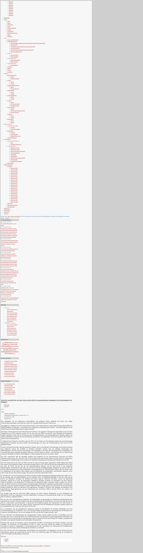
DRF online (9, 203)
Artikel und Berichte (11, 28)
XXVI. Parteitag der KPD (9, 394)
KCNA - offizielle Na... (11, 328)
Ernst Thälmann (11, 344)
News (12, 142)
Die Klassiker (10, 131)
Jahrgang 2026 (14, 168)
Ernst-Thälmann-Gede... (12, 314)
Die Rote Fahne (8, 350)
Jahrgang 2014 (14, 188)
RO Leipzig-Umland (15, 104)
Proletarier (10, 353)
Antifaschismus (9, 342)
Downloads (9, 72)
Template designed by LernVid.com (21, 551)
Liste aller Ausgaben (15, 129)
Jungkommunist (14, 65)
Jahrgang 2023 (14, 173)
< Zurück (6, 539)
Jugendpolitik (14, 156)
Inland (8, 23)
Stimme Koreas (10, 326)
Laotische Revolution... (12, 334)
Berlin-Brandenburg (11, 75)
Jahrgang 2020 (14, 178)
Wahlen (9, 68)
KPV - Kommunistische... (12, 324)
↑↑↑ (1, 549)
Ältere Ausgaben (14, 201)
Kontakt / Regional (15, 78)
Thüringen (9, 114)
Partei (8, 21)
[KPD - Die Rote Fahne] (14, 545)
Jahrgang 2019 (14, 180)
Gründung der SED (15, 148)
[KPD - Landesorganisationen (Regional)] (29, 545)
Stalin (14, 353)
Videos (9, 34)
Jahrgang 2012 (14, 191)
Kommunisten (5, 346)
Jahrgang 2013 (14, 190)
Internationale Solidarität (16, 161)
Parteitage (9, 66)
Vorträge (9, 29)
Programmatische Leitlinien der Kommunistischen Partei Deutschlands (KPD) (28, 43)
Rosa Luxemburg (14, 346)
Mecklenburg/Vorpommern (13, 85)
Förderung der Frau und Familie (18, 158)
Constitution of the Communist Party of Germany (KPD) (23, 46)
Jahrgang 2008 (14, 198)
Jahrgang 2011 (14, 193)
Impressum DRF (11, 207)
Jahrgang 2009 (14, 196)
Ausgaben (9, 166)
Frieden (4, 344)
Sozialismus (15, 351)
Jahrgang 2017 (14, 183)
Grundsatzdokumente (12, 41)
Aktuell (12, 77)
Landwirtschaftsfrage (15, 153)
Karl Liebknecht (4, 348)
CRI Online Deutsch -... (12, 329)
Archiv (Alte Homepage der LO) (18, 110)
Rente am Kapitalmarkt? (9, 376)
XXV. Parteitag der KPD (9, 390)
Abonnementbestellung (12, 205)
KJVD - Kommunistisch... (12, 313)
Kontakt (12, 83)
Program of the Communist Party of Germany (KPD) (22, 50)
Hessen (9, 80)
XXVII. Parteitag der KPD (9, 392)
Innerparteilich (10, 163)
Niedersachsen (10, 90)
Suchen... (3, 218)
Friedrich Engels (14, 134)
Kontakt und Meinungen (16, 144)
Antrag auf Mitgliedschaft (12, 40)
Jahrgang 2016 (14, 185)
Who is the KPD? (14, 56)
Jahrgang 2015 (14, 186)
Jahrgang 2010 (14, 195)
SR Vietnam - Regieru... (12, 331)
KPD (10, 348)
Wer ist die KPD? (14, 55)
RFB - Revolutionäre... (12, 318)
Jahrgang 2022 (14, 174)
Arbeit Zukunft (10, 311)
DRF (5, 353)
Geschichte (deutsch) (15, 60)
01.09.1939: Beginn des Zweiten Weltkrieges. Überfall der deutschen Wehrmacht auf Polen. (9, 255)
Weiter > (6, 541)
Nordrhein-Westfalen (12, 95)
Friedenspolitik (14, 159)
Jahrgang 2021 (14, 176)
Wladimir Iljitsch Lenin (16, 136)
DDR (16, 344)
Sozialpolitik (13, 154)
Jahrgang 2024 (14, 171)
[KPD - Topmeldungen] (44, 545)
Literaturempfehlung (11, 137)
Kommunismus (6, 351)
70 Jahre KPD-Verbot (9, 374)
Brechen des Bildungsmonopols (18, 151)
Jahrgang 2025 (14, 169)
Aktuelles (13, 127)
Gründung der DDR (15, 149)
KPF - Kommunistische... (12, 309)
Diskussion (9, 36)
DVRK (8, 26)
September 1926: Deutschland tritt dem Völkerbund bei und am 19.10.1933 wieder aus (10, 299)
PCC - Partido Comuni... (12, 333)
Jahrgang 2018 (14, 181)
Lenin (3, 342)
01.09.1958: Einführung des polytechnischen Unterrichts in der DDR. (8, 282)
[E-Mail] (6, 406)
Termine (9, 70)
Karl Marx (13, 132)
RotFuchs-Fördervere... (12, 319)
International (10, 24)
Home (9, 216)
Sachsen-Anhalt (11, 107)
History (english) (14, 61)
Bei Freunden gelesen (12, 33)
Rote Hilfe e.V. (10, 321)
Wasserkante (10, 119)
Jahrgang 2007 (14, 200)
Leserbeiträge (10, 31)
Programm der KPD (15, 48)
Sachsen (9, 100)
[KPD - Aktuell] (4, 545)
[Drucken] (7, 404)
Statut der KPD (14, 45)
